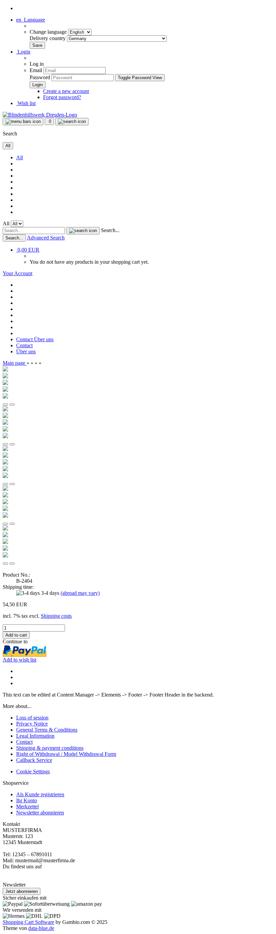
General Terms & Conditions (46, 730)
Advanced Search (46, 237)
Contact (25, 339)
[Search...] (83, 230)
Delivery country (48, 38)
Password (40, 77)
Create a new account (66, 91)
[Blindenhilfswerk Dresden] (40, 115)
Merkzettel (27, 806)
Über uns (44, 339)
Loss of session (32, 717)
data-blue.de (41, 928)
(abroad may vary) (80, 593)
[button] (30, 20)
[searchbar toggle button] (72, 121)
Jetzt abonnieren (21, 891)
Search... (110, 230)
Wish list (26, 103)
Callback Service (34, 760)
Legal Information (35, 736)
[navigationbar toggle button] (23, 121)
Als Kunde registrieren (40, 794)
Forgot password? (62, 97)
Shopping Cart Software (28, 922)
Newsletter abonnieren (40, 812)
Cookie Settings (33, 771)
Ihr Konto (26, 800)
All (19, 157)
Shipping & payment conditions (49, 748)
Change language (49, 32)
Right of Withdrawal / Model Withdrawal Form (66, 754)
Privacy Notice (32, 724)
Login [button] (23, 52)
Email (36, 70)
